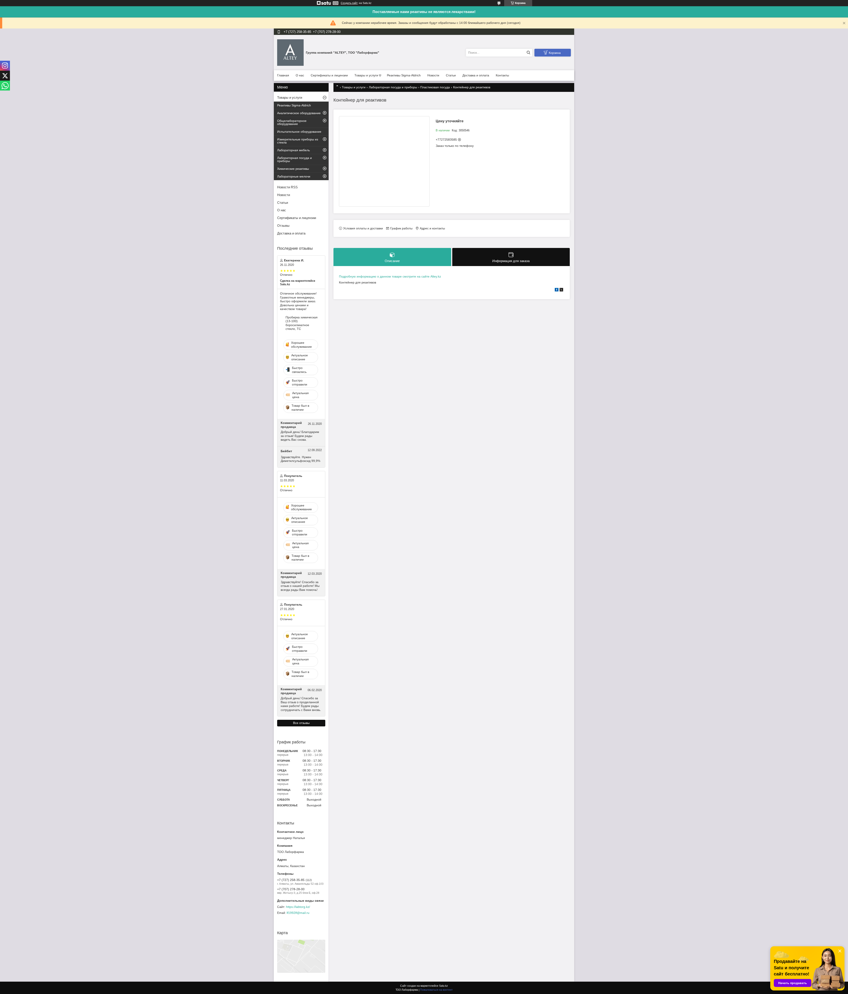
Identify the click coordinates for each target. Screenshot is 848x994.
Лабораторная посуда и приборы (393, 87)
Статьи (451, 75)
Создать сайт (349, 3)
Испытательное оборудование (299, 131)
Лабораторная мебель (293, 150)
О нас (300, 75)
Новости (433, 75)
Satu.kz (443, 985)
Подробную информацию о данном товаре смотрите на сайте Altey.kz (390, 276)
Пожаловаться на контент (436, 989)
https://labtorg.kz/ (298, 907)
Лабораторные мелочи (293, 176)
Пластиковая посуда (435, 87)
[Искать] (528, 53)
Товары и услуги (366, 75)
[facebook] (556, 290)
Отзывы (283, 225)
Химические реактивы (293, 168)
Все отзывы (301, 723)
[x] (561, 290)
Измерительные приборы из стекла (297, 141)
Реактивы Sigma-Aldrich (404, 75)
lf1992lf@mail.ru (298, 913)
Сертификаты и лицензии (329, 75)
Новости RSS (287, 187)
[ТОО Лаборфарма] (290, 52)
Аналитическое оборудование (299, 113)
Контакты (502, 75)
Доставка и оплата (475, 75)
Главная (283, 75)
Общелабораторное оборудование (292, 122)
